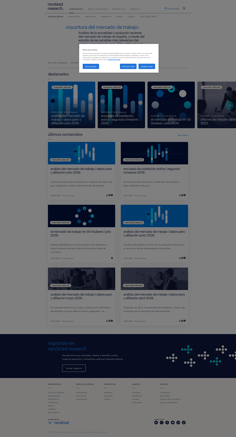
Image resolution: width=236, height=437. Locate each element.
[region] (119, 58)
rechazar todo (128, 66)
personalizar (91, 66)
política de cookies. (114, 59)
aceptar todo (147, 66)
